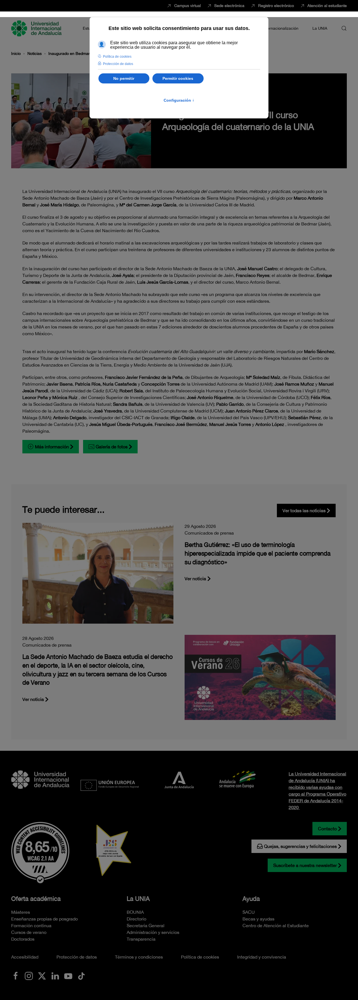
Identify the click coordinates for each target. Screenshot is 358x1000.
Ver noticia (195, 578)
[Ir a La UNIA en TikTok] (81, 975)
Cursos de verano (28, 932)
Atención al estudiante (327, 5)
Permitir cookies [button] (177, 78)
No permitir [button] (123, 78)
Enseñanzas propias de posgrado (44, 918)
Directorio (136, 918)
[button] (344, 28)
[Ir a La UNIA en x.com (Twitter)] (41, 975)
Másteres (20, 912)
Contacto (327, 828)
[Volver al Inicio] (37, 28)
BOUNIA (135, 912)
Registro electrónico (276, 5)
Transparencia (141, 938)
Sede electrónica (229, 5)
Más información (52, 446)
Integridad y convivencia (261, 956)
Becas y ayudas (258, 918)
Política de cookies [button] (117, 57)
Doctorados (22, 938)
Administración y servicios (153, 932)
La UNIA (138, 898)
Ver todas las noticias (304, 510)
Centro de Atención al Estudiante (275, 925)
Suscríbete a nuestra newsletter (305, 865)
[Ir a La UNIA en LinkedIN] (55, 975)
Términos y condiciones (139, 956)
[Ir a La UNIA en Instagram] (28, 975)
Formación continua (31, 925)
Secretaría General (145, 925)
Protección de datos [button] (118, 64)
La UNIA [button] (319, 28)
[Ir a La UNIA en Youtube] (68, 975)
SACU (248, 912)
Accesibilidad (24, 956)
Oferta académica (36, 898)
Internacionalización (280, 28)
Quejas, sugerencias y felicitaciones (300, 846)
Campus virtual (187, 5)
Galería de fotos (112, 446)
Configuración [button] (179, 100)
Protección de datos (76, 956)
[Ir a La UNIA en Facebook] (15, 975)
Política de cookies (200, 956)
